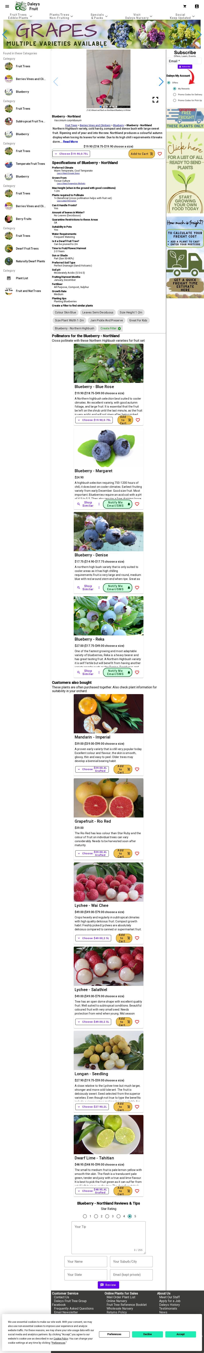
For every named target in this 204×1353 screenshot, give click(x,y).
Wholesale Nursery (120, 1308)
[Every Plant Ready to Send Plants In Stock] (185, 172)
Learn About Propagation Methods (71, 183)
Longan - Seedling (91, 1073)
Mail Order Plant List (121, 1297)
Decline (147, 1334)
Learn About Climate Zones (68, 173)
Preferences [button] (58, 1342)
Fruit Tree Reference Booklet (127, 1305)
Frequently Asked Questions (74, 1308)
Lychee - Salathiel (91, 989)
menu (7, 6)
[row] (65, 312)
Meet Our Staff (169, 1297)
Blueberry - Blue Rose (94, 386)
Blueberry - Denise (91, 555)
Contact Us (61, 1297)
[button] (98, 46)
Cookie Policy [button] (61, 1338)
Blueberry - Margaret (94, 470)
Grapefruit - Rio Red (93, 821)
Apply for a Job (169, 1301)
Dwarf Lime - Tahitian (94, 1158)
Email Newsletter (66, 1312)
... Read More (68, 141)
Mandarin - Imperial (93, 737)
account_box (196, 6)
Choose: (71, 154)
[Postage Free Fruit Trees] (185, 118)
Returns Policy (117, 1312)
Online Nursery (117, 1301)
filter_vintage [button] (119, 328)
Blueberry (118, 125)
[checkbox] (65, 312)
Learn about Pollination (66, 201)
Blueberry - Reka (90, 639)
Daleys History (169, 1305)
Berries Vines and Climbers (95, 125)
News (163, 1312)
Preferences (114, 1334)
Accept (181, 1334)
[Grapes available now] (102, 48)
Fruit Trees (71, 125)
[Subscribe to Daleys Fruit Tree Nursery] (185, 77)
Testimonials (168, 1308)
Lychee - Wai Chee (91, 905)
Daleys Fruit (34, 6)
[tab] (20, 16)
